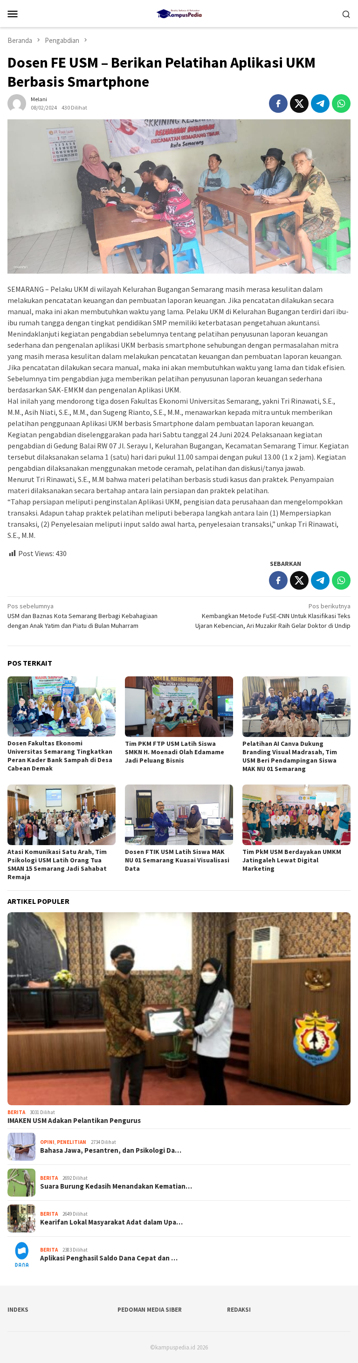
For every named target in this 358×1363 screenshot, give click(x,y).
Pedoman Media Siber (149, 1310)
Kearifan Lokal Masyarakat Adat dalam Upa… (111, 1222)
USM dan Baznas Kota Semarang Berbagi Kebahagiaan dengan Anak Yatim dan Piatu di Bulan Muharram (82, 616)
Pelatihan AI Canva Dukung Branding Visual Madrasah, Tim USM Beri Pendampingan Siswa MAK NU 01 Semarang (289, 756)
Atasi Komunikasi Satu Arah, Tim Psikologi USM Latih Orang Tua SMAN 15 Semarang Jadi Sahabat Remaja (57, 864)
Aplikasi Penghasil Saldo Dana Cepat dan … (109, 1258)
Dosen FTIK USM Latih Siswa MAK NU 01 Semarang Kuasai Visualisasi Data (177, 860)
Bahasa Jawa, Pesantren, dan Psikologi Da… (110, 1150)
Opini (47, 1142)
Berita (16, 1112)
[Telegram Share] (320, 103)
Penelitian (71, 1142)
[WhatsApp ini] (341, 103)
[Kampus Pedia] (179, 12)
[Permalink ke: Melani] (16, 102)
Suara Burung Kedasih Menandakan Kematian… (116, 1186)
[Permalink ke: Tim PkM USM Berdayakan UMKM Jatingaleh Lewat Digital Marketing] (296, 815)
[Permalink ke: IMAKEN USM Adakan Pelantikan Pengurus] (179, 1008)
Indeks (17, 1310)
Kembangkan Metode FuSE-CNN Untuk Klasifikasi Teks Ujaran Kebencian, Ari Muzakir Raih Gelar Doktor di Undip (273, 616)
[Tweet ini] (299, 103)
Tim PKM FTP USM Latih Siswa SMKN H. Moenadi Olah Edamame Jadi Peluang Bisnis (174, 751)
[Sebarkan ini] (278, 103)
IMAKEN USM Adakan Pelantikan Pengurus (74, 1120)
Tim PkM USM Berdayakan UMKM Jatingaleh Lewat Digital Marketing (291, 860)
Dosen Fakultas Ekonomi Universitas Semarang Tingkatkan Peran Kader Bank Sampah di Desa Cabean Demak (59, 755)
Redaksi (239, 1310)
